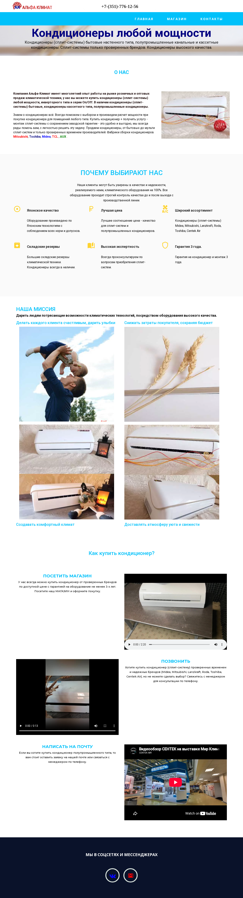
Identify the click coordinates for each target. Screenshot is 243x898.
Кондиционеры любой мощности (121, 33)
